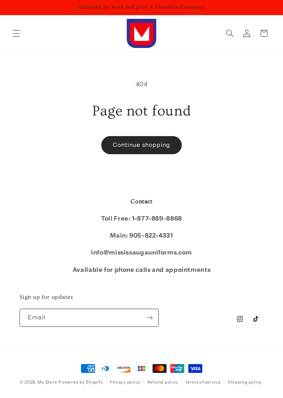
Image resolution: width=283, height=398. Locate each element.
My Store (47, 382)
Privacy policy (125, 382)
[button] (16, 33)
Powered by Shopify (81, 382)
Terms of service (203, 382)
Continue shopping (141, 144)
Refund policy (162, 382)
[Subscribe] (149, 318)
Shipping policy (245, 382)
